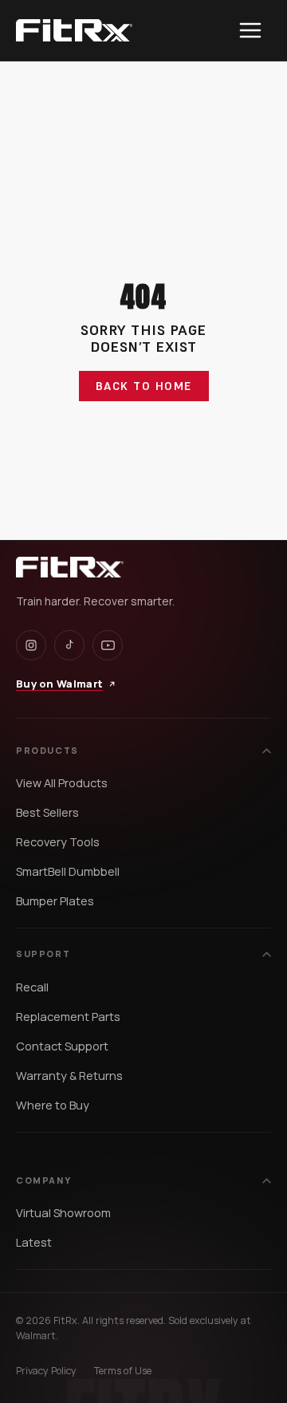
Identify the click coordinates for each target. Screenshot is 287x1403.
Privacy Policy (46, 1370)
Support (43, 954)
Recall (32, 987)
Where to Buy (52, 1105)
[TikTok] (69, 645)
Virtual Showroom (63, 1212)
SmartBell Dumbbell (68, 871)
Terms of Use (122, 1370)
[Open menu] (250, 30)
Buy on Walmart (59, 683)
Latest (34, 1242)
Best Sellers (47, 812)
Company (43, 1180)
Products (47, 750)
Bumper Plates (55, 900)
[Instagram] (31, 645)
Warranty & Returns (69, 1075)
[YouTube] (107, 645)
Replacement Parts (68, 1016)
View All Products (62, 782)
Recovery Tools (58, 841)
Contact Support (62, 1046)
